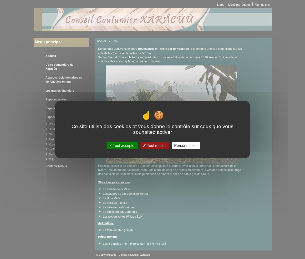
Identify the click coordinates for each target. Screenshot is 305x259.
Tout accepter (124, 146)
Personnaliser (186, 146)
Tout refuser (156, 146)
